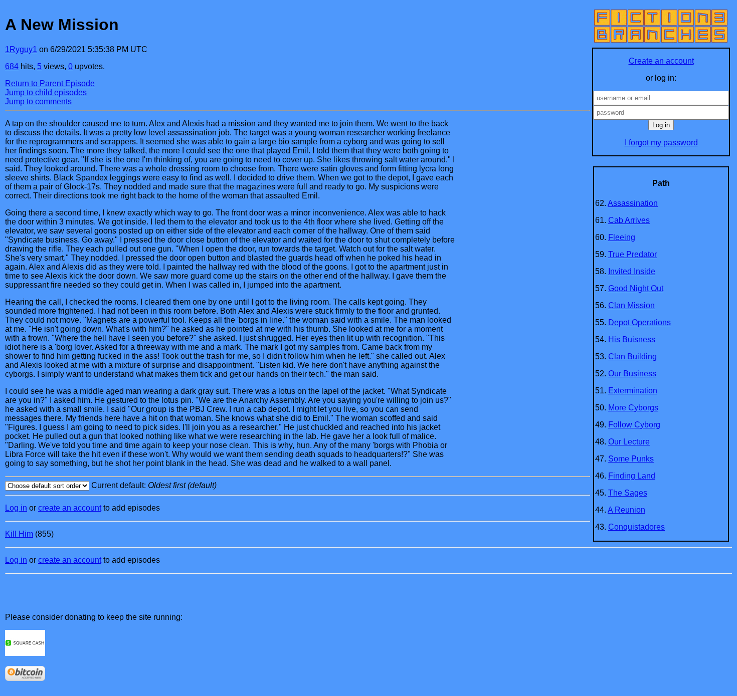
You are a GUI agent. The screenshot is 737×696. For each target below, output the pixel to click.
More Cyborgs (633, 407)
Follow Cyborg (634, 424)
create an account (69, 508)
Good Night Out (635, 288)
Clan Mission (631, 305)
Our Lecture (629, 441)
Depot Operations (639, 322)
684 (12, 66)
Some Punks (631, 458)
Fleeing (621, 237)
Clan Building (632, 356)
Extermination (632, 390)
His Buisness (631, 339)
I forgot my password (661, 142)
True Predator (632, 254)
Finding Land (631, 476)
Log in (16, 508)
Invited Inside (631, 271)
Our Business (632, 373)
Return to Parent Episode (50, 83)
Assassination (633, 203)
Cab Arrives (629, 220)
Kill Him (19, 534)
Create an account (661, 61)
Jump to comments (38, 101)
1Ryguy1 (21, 49)
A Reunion (626, 510)
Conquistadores (636, 527)
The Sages (627, 493)
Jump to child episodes (46, 92)
